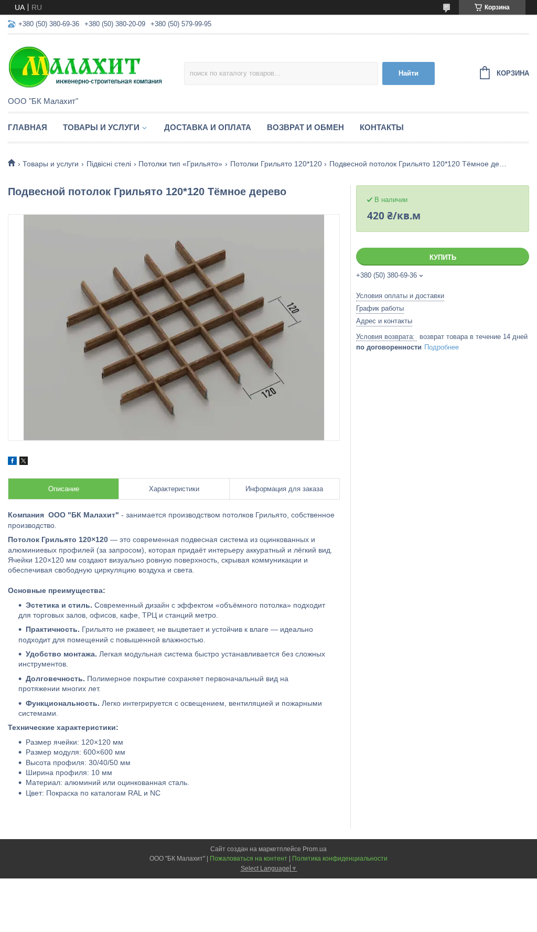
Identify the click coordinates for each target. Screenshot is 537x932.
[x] (23, 462)
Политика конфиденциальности (340, 858)
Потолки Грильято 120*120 (276, 164)
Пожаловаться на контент (248, 858)
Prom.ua (315, 849)
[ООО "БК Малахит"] (96, 66)
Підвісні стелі (109, 164)
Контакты (382, 127)
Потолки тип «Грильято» (180, 164)
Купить (442, 257)
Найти (408, 73)
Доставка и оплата (207, 127)
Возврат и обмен (305, 127)
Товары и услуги (101, 127)
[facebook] (12, 462)
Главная (27, 127)
